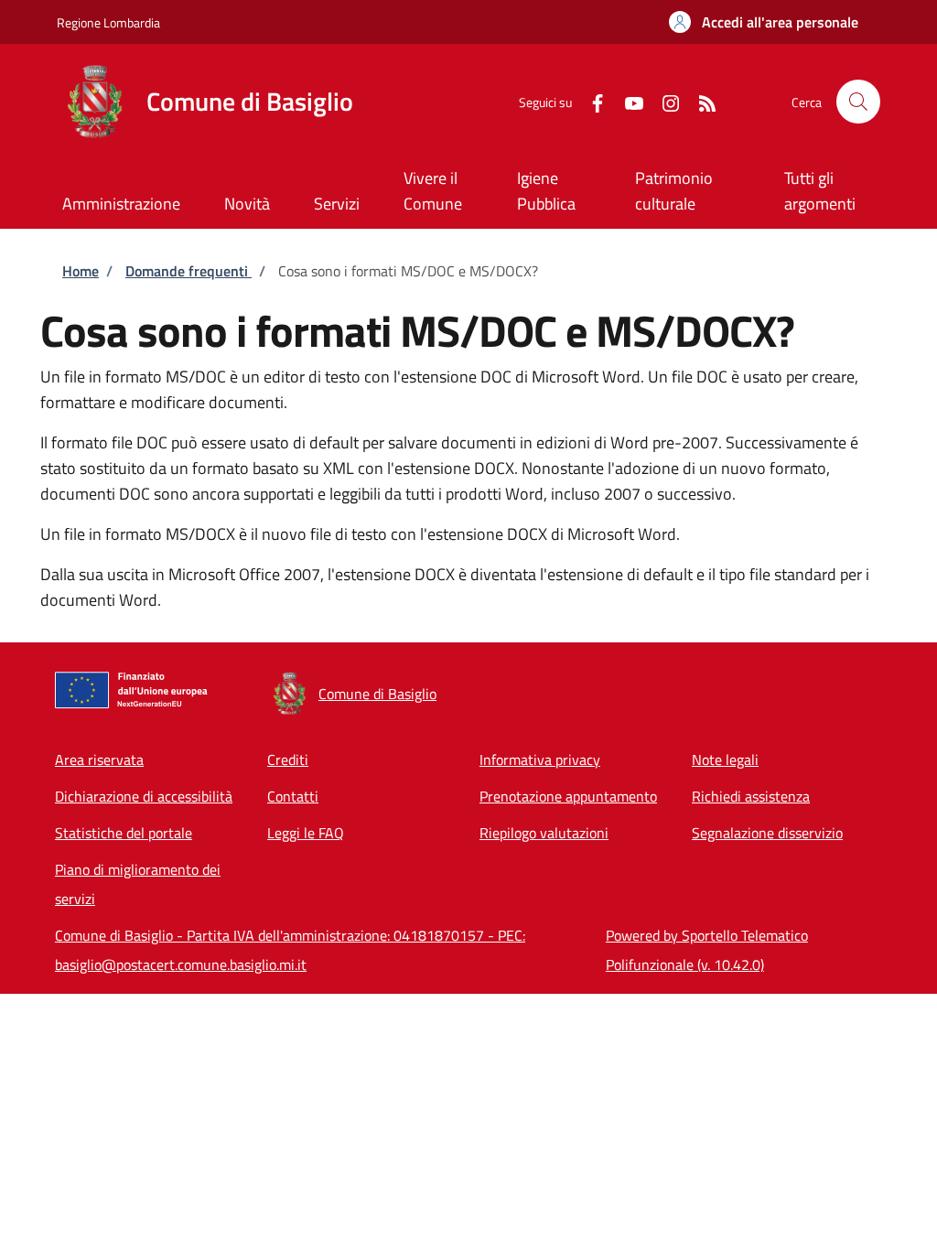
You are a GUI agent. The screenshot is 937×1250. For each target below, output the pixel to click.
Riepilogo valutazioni (544, 833)
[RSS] (700, 101)
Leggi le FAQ (305, 833)
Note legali (725, 759)
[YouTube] (627, 101)
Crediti (287, 759)
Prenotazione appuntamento (568, 796)
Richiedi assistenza (751, 796)
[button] (763, 22)
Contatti (292, 796)
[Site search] (858, 102)
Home (80, 271)
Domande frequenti (188, 271)
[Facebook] (590, 101)
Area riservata (99, 759)
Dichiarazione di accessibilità (143, 796)
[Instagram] (663, 101)
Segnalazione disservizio (767, 833)
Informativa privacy (539, 759)
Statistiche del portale (123, 833)
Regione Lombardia (108, 22)
